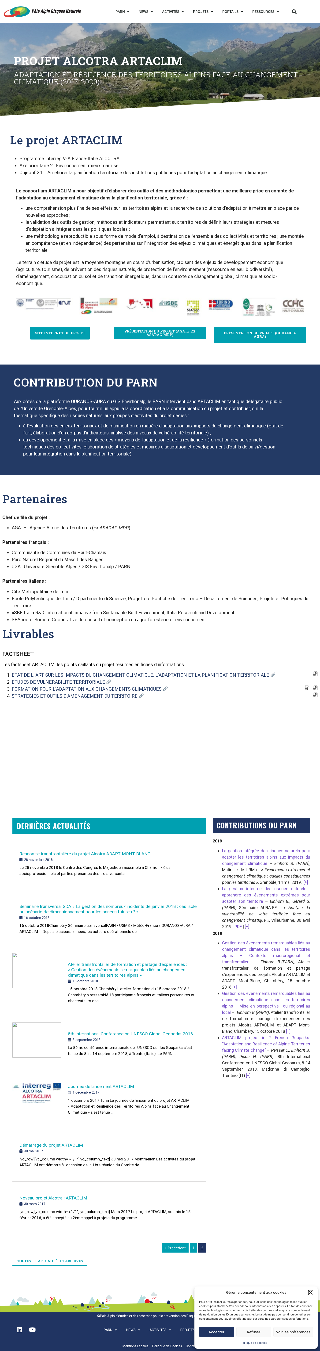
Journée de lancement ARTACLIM (101, 1086)
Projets (200, 12)
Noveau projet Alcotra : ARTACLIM (53, 1198)
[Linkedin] (19, 1330)
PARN (120, 12)
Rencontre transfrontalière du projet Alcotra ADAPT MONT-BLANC (84, 853)
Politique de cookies (254, 1342)
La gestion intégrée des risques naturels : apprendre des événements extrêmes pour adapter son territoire (266, 895)
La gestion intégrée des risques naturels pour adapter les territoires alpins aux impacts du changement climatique (266, 857)
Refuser (253, 1332)
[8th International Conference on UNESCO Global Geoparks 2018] (36, 1044)
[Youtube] (32, 1330)
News (143, 12)
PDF (238, 926)
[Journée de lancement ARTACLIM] (36, 1100)
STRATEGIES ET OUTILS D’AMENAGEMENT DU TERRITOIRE (75, 696)
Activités (170, 12)
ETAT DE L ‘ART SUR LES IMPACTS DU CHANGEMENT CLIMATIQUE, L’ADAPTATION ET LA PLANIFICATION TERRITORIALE (141, 675)
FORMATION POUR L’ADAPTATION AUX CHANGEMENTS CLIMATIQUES (87, 689)
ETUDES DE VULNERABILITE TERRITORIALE (59, 682)
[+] (306, 882)
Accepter (216, 1332)
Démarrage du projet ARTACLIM (51, 1145)
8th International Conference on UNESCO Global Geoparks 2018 (130, 1034)
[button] (310, 1292)
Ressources (263, 12)
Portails (230, 12)
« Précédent (175, 1248)
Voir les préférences (293, 1332)
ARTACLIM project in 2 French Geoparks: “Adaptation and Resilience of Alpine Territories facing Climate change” (266, 1044)
